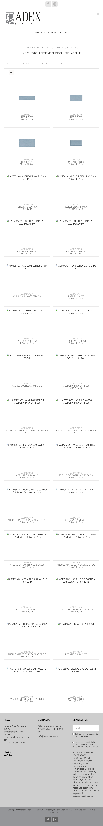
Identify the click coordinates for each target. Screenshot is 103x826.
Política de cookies (81, 809)
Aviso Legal (50, 809)
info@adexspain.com (48, 736)
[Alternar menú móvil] (98, 13)
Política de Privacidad (64, 809)
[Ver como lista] (11, 72)
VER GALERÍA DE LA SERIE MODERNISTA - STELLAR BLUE (51, 47)
